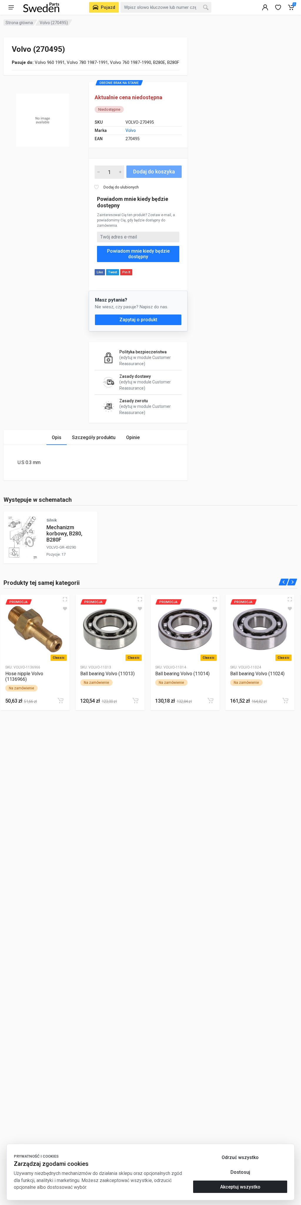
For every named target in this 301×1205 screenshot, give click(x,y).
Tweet (112, 272)
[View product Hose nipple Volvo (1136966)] (35, 629)
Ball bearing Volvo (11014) (182, 673)
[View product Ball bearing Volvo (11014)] (185, 629)
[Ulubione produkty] (65, 608)
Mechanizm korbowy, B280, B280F (64, 533)
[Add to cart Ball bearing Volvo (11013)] (135, 700)
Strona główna (19, 22)
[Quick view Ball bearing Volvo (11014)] (215, 599)
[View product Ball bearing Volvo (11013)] (110, 629)
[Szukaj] (205, 7)
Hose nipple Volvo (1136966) (24, 676)
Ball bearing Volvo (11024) (257, 673)
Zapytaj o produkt (138, 319)
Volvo (131, 130)
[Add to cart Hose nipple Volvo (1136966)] (60, 700)
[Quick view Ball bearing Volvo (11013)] (140, 599)
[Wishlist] (278, 7)
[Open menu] (11, 7)
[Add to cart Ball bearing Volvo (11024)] (285, 700)
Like (100, 272)
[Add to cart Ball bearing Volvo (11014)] (210, 700)
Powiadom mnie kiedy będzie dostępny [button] (138, 253)
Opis (56, 437)
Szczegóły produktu (94, 437)
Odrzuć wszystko (240, 1157)
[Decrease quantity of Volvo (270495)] (98, 172)
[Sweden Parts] (41, 7)
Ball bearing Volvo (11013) (107, 673)
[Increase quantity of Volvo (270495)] (120, 172)
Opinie (133, 437)
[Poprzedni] (284, 582)
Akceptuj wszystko (240, 1187)
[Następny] (292, 582)
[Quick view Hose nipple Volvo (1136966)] (65, 599)
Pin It (126, 272)
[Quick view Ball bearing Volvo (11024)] (290, 599)
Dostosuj (240, 1172)
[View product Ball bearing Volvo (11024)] (260, 629)
